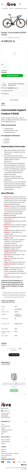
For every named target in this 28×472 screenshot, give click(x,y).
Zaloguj (3, 443)
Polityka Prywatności (6, 430)
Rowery (11, 8)
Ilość (2, 64)
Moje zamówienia (5, 440)
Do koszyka (14, 390)
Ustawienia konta (5, 441)
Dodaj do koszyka (12, 75)
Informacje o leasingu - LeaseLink (10, 453)
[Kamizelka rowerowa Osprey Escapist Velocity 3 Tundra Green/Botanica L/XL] (14, 374)
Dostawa (3, 449)
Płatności (3, 451)
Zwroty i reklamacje (6, 455)
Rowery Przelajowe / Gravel (21, 8)
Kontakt (3, 428)
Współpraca (4, 432)
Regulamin (4, 457)
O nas (2, 424)
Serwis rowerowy (5, 426)
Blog (2, 433)
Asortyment (5, 8)
